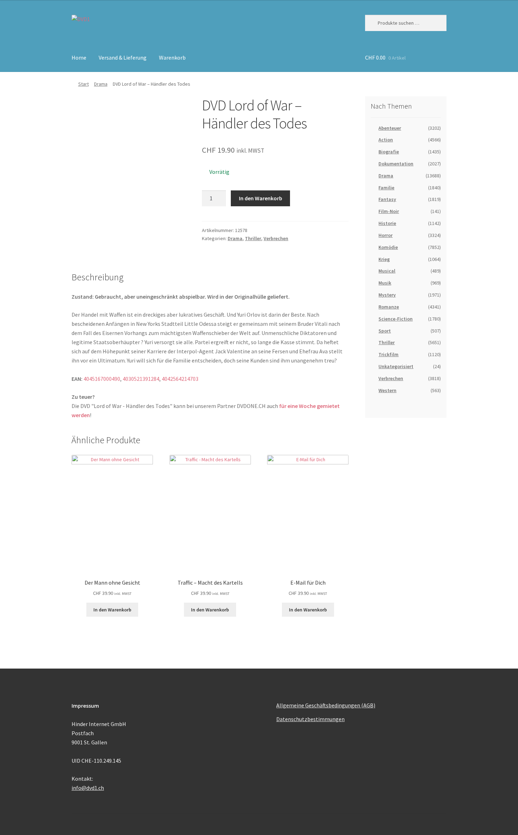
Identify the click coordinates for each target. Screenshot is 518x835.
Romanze (388, 307)
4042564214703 (180, 378)
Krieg (384, 259)
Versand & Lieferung (123, 57)
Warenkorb (172, 57)
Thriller (253, 238)
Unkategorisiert (395, 366)
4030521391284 (141, 378)
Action (385, 139)
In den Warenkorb (260, 198)
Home (79, 57)
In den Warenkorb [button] (112, 610)
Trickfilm (388, 354)
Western (387, 390)
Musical (386, 271)
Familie (386, 187)
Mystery (387, 295)
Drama (100, 84)
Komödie (388, 247)
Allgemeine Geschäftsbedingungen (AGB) (325, 705)
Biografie (388, 151)
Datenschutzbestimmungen (310, 719)
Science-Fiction (395, 319)
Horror (385, 235)
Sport (384, 331)
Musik (384, 283)
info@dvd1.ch (88, 787)
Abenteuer (389, 128)
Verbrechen (276, 238)
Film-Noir (388, 211)
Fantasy (387, 199)
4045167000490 (102, 378)
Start (83, 84)
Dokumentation (395, 163)
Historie (387, 223)
